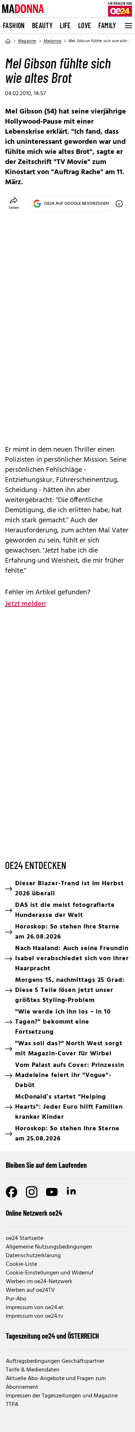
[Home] (8, 41)
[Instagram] (31, 1192)
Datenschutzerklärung (33, 1255)
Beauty (42, 25)
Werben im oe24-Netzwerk (39, 1281)
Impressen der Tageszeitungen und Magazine (62, 1396)
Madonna (52, 41)
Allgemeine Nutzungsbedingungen (49, 1247)
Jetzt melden (25, 604)
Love (84, 25)
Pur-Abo (16, 1299)
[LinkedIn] (72, 1192)
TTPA (12, 1404)
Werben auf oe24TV (30, 1290)
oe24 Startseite (24, 1238)
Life (65, 25)
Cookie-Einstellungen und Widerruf (49, 1273)
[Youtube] (52, 1192)
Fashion (14, 25)
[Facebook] (11, 1192)
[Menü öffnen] (128, 25)
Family (107, 25)
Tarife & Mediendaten (32, 1370)
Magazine (27, 41)
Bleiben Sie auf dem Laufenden (46, 1165)
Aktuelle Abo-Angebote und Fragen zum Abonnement (56, 1383)
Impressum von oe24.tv (34, 1316)
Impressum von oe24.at (34, 1307)
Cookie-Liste (21, 1264)
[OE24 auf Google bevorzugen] (119, 203)
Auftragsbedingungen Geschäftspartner (55, 1361)
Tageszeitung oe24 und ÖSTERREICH (52, 1335)
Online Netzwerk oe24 (34, 1213)
